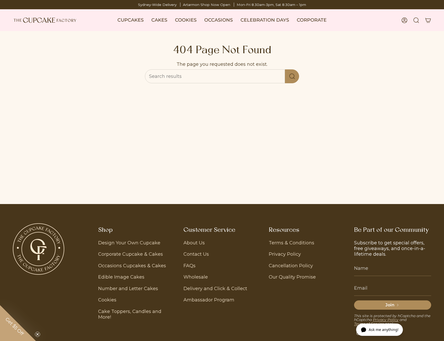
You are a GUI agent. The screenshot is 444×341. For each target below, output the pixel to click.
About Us (194, 243)
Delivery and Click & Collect (215, 288)
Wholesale (195, 277)
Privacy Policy (285, 254)
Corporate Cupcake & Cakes (130, 254)
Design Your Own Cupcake (129, 243)
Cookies (107, 300)
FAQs (189, 266)
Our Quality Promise (292, 277)
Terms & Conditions (291, 243)
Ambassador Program (208, 300)
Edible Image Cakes (121, 277)
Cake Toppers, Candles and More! (129, 314)
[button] (130, 20)
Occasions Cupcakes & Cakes (132, 266)
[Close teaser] (37, 334)
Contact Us (196, 254)
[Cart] (428, 20)
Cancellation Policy (291, 266)
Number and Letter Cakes (128, 288)
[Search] (292, 76)
